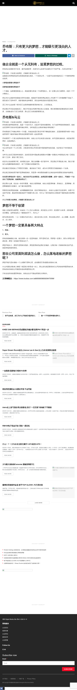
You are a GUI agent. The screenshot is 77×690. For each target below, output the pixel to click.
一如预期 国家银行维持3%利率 (14, 370)
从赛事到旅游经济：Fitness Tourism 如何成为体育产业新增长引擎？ (22, 563)
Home (4, 41)
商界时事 (5, 631)
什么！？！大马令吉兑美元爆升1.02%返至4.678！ (22, 444)
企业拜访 (5, 634)
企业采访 (5, 628)
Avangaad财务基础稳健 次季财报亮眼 (14, 552)
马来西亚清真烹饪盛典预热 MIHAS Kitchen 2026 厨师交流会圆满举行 (22, 558)
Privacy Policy (31, 679)
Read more (8, 340)
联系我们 (13, 679)
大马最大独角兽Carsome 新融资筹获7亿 (18, 464)
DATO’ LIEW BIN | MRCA (10, 555)
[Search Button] (74, 3)
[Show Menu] (3, 3)
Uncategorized (11, 41)
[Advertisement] (39, 23)
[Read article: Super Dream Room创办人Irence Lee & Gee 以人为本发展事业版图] (64, 357)
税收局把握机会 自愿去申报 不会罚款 (17, 389)
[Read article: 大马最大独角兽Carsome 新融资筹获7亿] (64, 472)
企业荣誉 (5, 640)
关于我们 (5, 679)
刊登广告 (21, 679)
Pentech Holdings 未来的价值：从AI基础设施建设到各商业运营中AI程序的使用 (25, 550)
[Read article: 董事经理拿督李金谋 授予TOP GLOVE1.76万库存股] (64, 492)
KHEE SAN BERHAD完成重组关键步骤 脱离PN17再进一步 (25, 329)
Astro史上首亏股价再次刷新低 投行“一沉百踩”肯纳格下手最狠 (27, 407)
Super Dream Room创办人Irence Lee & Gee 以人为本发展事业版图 (29, 350)
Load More (38, 502)
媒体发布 (5, 637)
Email (5, 659)
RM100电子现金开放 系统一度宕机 (16, 425)
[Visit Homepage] (38, 3)
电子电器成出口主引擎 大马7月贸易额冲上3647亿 (17, 560)
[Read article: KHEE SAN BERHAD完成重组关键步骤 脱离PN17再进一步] (64, 337)
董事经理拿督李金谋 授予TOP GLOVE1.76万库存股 (22, 485)
